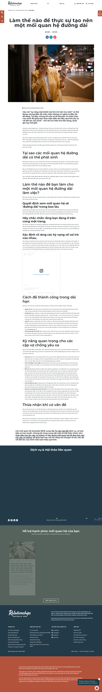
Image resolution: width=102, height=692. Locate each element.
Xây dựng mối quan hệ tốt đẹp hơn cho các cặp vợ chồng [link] (49, 436)
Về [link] (48, 3)
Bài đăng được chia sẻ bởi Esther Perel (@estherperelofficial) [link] (41, 292)
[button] (47, 37)
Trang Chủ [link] (11, 10)
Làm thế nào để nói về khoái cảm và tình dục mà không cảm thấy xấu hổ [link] (79, 567)
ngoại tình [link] (30, 329)
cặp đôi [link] (54, 32)
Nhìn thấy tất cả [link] (51, 600)
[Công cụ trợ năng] (2, 12)
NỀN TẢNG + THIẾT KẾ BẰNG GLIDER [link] (82, 651)
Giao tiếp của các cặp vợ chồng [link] (30, 435)
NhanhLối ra (100, 14)
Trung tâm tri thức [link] (22, 10)
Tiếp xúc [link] (61, 3)
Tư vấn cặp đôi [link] (62, 431)
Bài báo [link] (47, 32)
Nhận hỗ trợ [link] (34, 3)
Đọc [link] (17, 592)
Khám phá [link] (24, 501)
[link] (15, 3)
